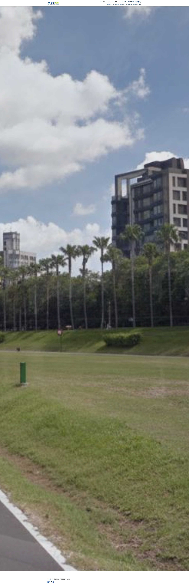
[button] (110, 2)
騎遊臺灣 (109, 4)
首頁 (50, 579)
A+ (136, 1)
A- (140, 1)
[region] (94, 288)
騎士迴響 (135, 4)
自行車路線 (116, 4)
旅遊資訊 (122, 4)
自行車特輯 (129, 4)
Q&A (140, 4)
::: (100, 2)
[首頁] (53, 3)
